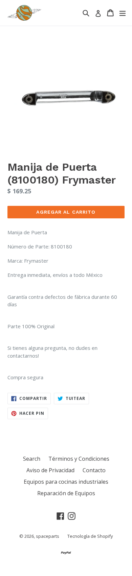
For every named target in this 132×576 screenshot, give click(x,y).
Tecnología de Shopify (90, 536)
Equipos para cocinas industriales (66, 481)
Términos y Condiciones (78, 458)
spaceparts (47, 536)
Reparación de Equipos (66, 493)
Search (31, 458)
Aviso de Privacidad (50, 470)
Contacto (94, 470)
